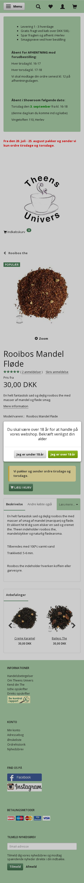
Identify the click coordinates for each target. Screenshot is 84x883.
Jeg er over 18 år (63, 454)
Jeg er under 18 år (30, 454)
